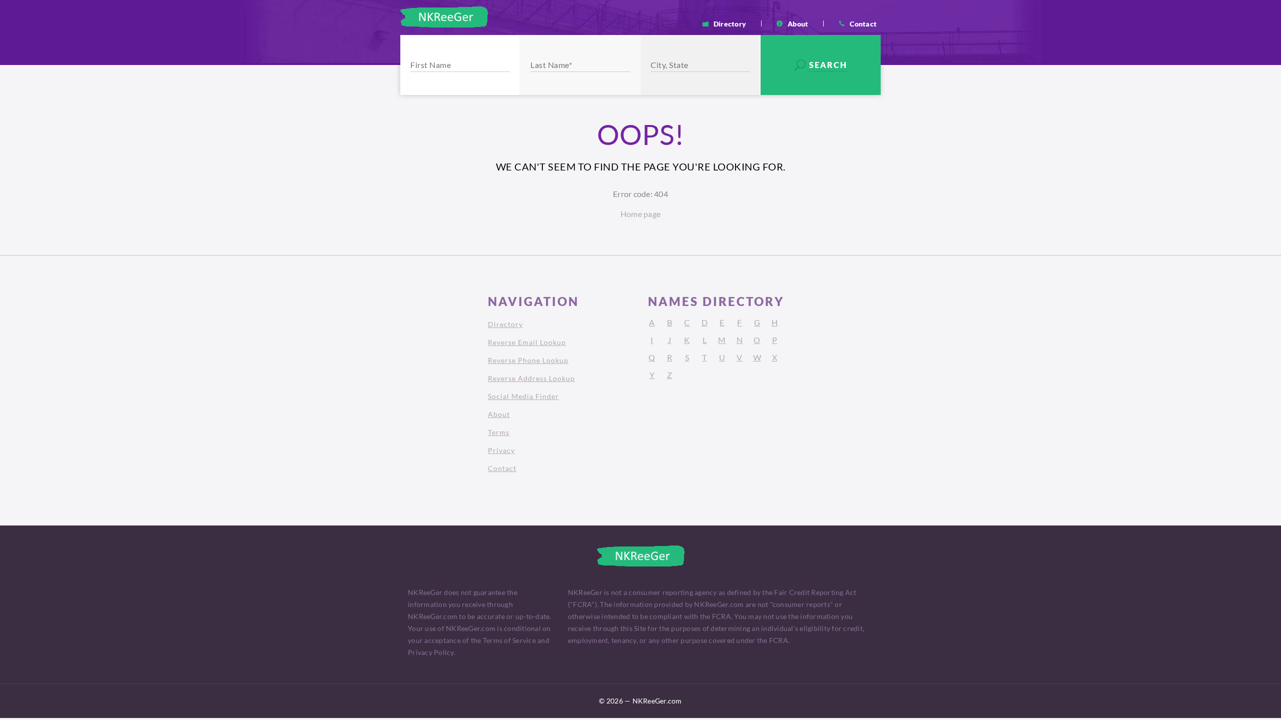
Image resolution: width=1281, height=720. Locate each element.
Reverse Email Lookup (527, 342)
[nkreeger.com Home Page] (444, 17)
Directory (730, 23)
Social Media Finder (523, 396)
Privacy (501, 450)
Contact (863, 23)
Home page (640, 213)
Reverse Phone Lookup (528, 360)
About (798, 23)
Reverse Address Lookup (531, 378)
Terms (498, 432)
